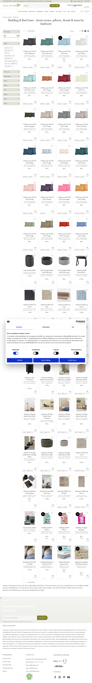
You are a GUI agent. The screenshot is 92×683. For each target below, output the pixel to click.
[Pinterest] (64, 678)
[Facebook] (55, 678)
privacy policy (29, 621)
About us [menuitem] (5, 671)
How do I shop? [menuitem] (6, 661)
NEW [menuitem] (64, 11)
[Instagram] (59, 678)
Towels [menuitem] (46, 11)
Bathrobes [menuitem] (40, 11)
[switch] (35, 353)
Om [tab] (73, 327)
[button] (82, 11)
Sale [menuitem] (68, 11)
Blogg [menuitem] (73, 11)
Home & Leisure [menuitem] (22, 11)
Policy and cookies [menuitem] (7, 665)
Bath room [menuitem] (31, 11)
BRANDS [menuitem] (52, 11)
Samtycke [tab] (19, 327)
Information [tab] (46, 327)
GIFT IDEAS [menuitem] (59, 11)
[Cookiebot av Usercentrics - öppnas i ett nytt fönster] (77, 321)
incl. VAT (87, 1)
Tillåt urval (46, 360)
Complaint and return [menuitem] (8, 668)
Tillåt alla (72, 360)
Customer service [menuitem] (7, 658)
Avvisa (19, 360)
